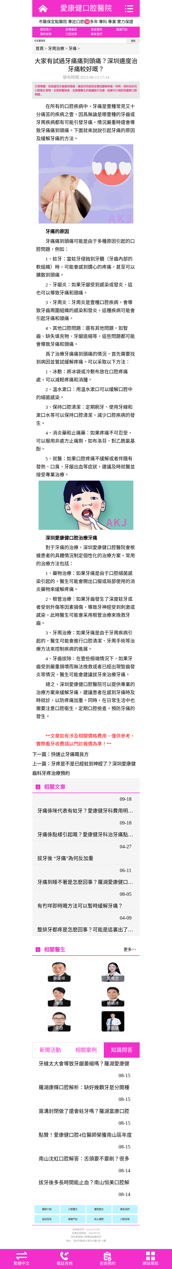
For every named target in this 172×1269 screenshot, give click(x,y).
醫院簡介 (46, 29)
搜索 (133, 41)
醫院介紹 (47, 1209)
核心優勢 (99, 1219)
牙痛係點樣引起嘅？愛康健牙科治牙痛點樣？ (85, 834)
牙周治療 (56, 48)
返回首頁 (47, 1219)
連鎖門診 (122, 29)
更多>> (130, 949)
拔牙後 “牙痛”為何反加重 (65, 858)
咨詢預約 (107, 1263)
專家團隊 (96, 29)
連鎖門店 (73, 1219)
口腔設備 (71, 34)
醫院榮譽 (46, 34)
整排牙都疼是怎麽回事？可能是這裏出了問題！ (85, 929)
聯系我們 (96, 34)
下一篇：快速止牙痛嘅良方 (60, 754)
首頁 (40, 48)
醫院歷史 (99, 1209)
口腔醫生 (73, 1209)
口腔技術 (125, 1219)
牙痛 (73, 48)
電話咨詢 (64, 1263)
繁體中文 (21, 1263)
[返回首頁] (43, 8)
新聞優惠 (71, 29)
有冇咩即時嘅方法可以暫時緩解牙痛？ (80, 906)
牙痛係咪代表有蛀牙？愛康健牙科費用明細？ (85, 811)
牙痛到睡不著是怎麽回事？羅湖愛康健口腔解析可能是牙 (85, 882)
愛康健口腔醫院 (86, 8)
